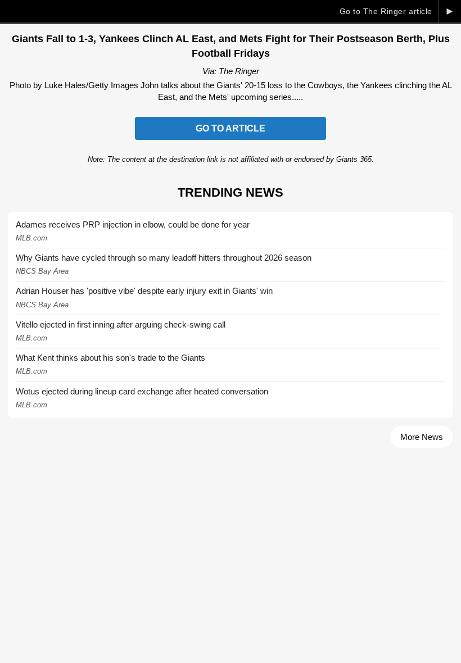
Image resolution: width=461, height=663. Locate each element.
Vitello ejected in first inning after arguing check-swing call (120, 324)
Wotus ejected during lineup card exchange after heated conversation (142, 391)
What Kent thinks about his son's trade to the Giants (110, 357)
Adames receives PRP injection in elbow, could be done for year (133, 224)
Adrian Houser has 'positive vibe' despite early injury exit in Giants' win (144, 291)
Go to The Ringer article (386, 11)
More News (421, 437)
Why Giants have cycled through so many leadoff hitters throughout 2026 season (163, 257)
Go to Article (230, 128)
